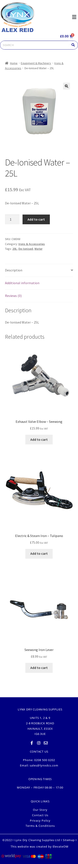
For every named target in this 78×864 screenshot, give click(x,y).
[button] (74, 17)
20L (14, 249)
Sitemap (69, 840)
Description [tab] (13, 270)
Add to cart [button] (39, 439)
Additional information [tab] (22, 283)
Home (14, 63)
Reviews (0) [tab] (13, 295)
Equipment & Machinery (36, 63)
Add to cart (36, 219)
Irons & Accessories (31, 244)
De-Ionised (25, 249)
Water (38, 249)
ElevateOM (60, 846)
